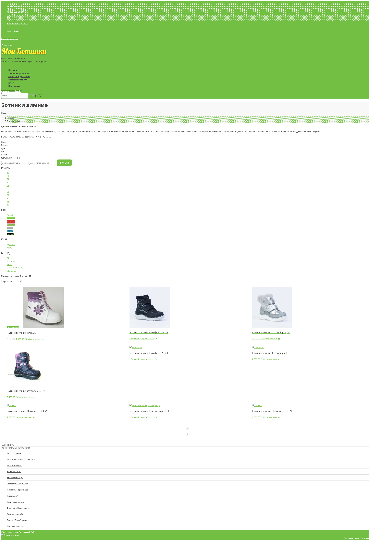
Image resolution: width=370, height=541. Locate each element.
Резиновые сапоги (15, 502)
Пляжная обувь (14, 496)
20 (8, 176)
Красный (11, 221)
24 (8, 185)
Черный (10, 234)
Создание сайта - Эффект (356, 538)
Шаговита (11, 271)
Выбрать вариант (33, 339)
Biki (8, 258)
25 (8, 189)
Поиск (39, 96)
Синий (10, 231)
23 (8, 182)
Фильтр (64, 162)
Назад (4, 113)
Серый (10, 228)
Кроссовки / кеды (15, 477)
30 (8, 204)
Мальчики (11, 248)
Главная (10, 118)
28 (8, 198)
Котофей (11, 261)
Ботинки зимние (14, 465)
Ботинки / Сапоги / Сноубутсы (21, 459)
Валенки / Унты (14, 471)
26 (8, 192)
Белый (10, 215)
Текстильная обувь (16, 514)
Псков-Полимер (14, 268)
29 (8, 201)
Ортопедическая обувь (18, 484)
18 (8, 173)
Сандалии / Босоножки (18, 508)
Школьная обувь (15, 526)
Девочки (11, 244)
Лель (9, 264)
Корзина (8, 45)
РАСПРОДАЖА (14, 453)
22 (8, 179)
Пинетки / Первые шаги (18, 490)
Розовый (11, 224)
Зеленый (11, 218)
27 (8, 195)
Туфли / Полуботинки (17, 520)
